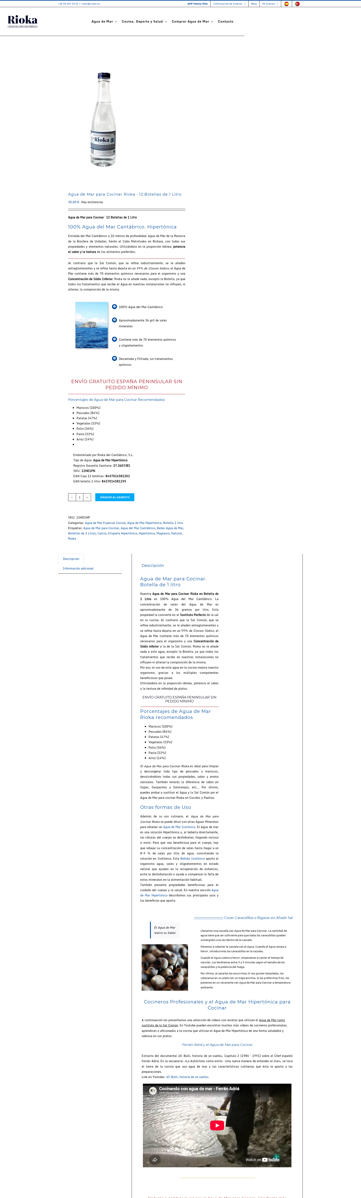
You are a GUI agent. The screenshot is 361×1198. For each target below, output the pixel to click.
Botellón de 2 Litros (82, 533)
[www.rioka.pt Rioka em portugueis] (297, 4)
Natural (176, 533)
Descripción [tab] (71, 558)
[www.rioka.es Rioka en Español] (286, 4)
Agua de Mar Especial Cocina (105, 522)
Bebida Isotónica (192, 858)
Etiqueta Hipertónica (122, 533)
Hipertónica (147, 533)
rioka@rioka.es (90, 4)
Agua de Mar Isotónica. (179, 827)
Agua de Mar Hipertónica (144, 522)
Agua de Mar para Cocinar (101, 528)
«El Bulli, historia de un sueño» (187, 1076)
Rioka (72, 538)
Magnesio (163, 533)
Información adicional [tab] (78, 568)
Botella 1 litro (173, 522)
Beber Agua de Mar (170, 528)
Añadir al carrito (115, 497)
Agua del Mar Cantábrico (138, 528)
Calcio (102, 533)
